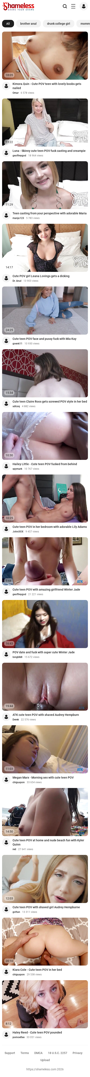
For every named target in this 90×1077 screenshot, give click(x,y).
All (8, 23)
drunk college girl (58, 23)
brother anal (28, 23)
